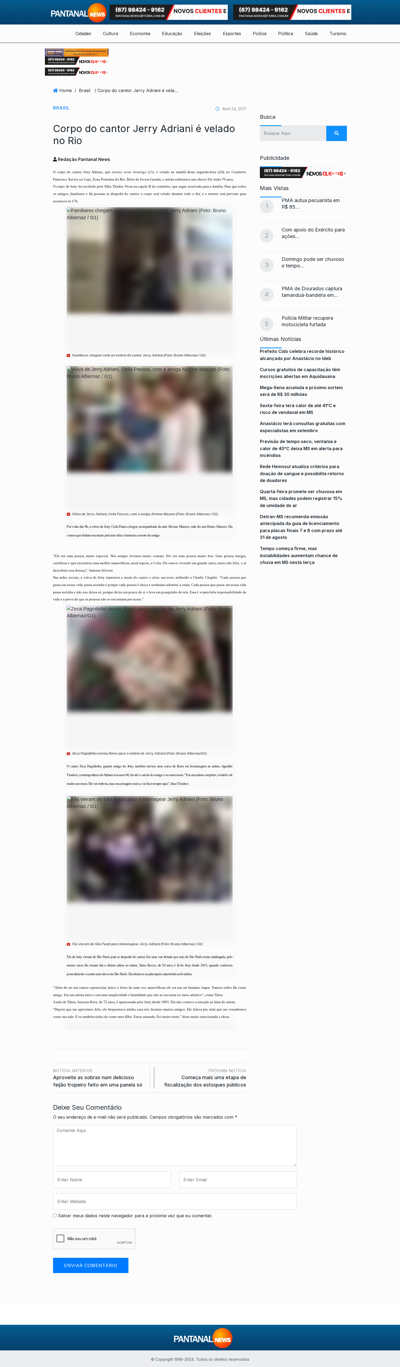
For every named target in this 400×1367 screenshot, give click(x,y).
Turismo (338, 33)
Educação (172, 33)
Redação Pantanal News (83, 159)
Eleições (202, 33)
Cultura (110, 33)
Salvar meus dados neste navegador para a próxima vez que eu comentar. (135, 1215)
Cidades (83, 33)
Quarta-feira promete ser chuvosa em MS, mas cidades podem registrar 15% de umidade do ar (301, 498)
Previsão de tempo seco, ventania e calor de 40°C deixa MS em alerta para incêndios (301, 448)
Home (65, 90)
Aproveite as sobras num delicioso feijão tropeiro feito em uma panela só (97, 1078)
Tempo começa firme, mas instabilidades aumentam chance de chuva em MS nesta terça (299, 555)
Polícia (259, 33)
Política (285, 33)
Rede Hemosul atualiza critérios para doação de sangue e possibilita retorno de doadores (302, 473)
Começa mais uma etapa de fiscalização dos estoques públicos (205, 1078)
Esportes (232, 33)
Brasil (84, 90)
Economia (140, 33)
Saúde (311, 33)
